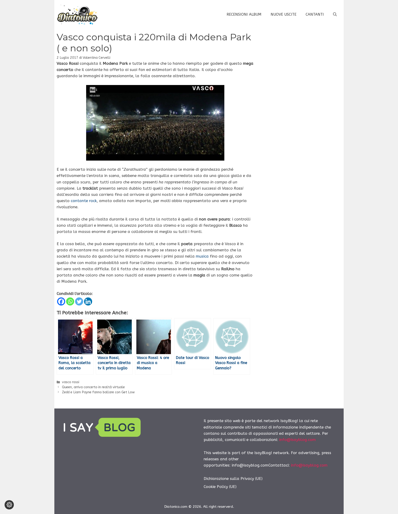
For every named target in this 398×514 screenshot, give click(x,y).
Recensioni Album (244, 14)
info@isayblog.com (297, 439)
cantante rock (84, 200)
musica (202, 256)
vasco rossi (70, 382)
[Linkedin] (88, 301)
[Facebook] (61, 301)
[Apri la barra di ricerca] (334, 14)
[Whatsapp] (70, 301)
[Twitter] (79, 301)
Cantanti (315, 14)
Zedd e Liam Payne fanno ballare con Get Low (98, 392)
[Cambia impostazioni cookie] (9, 504)
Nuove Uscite (283, 14)
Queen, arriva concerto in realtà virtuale (93, 387)
